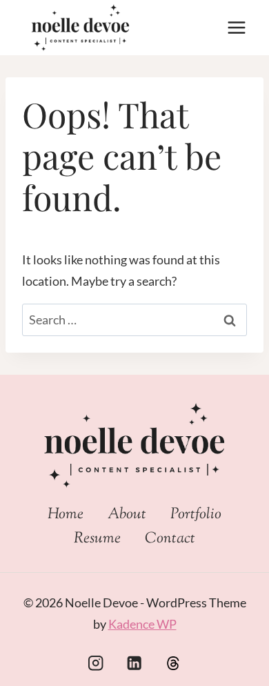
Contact (170, 539)
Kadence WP (142, 623)
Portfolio (195, 515)
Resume (97, 539)
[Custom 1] (173, 663)
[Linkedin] (135, 663)
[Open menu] (236, 27)
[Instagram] (95, 663)
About (127, 515)
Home (65, 515)
